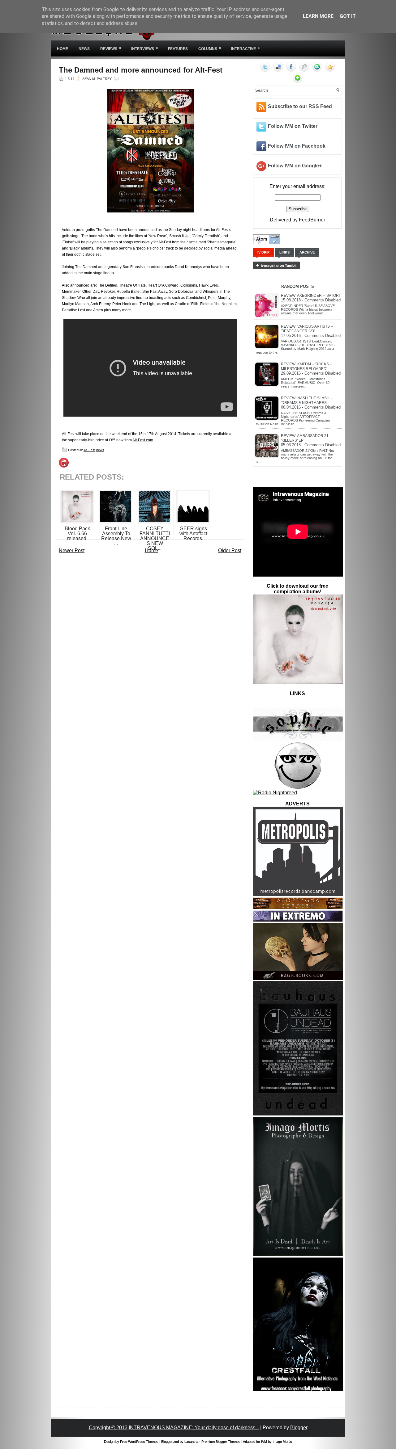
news (100, 450)
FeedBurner (312, 219)
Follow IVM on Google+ (295, 165)
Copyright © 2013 (108, 1427)
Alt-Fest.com (142, 440)
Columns (209, 48)
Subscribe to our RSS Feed (300, 106)
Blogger (299, 1427)
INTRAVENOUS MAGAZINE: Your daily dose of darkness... (194, 1427)
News (84, 49)
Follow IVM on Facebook (296, 146)
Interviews (144, 48)
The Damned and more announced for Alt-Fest (140, 70)
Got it (348, 16)
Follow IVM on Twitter (292, 126)
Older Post (229, 550)
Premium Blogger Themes (220, 1441)
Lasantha (191, 1441)
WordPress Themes (143, 1441)
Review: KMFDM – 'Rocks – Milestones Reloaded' (306, 366)
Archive (307, 252)
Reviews (110, 48)
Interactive (245, 48)
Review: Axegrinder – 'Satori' (310, 295)
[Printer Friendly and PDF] (64, 465)
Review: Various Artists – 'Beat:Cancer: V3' (307, 328)
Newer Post (71, 550)
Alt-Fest (89, 450)
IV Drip (263, 252)
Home (62, 49)
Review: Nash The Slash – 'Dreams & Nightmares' (307, 400)
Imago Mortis (282, 1441)
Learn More (318, 16)
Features (178, 49)
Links (284, 252)
